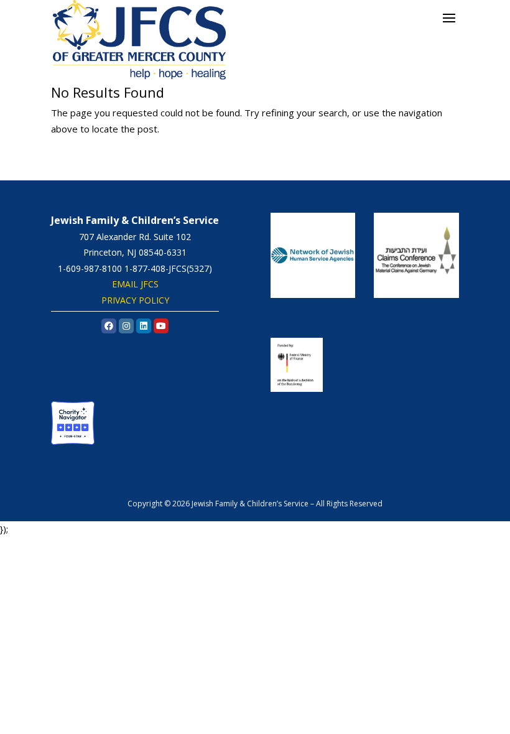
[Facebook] (108, 325)
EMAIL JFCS (135, 284)
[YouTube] (161, 325)
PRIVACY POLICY (135, 300)
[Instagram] (126, 325)
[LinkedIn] (143, 325)
